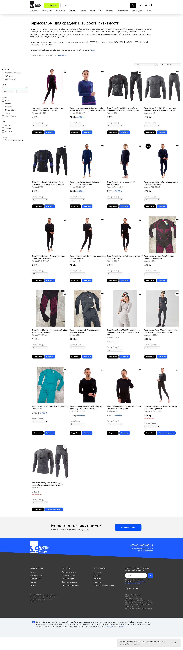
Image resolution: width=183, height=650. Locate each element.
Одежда (83, 11)
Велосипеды (60, 11)
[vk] (133, 588)
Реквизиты (97, 582)
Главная (33, 55)
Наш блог (33, 582)
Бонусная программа (69, 582)
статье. (92, 50)
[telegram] (137, 588)
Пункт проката (123, 11)
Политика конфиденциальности (105, 585)
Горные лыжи (47, 11)
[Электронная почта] (130, 588)
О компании (98, 572)
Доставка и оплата (68, 575)
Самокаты (72, 11)
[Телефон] (126, 588)
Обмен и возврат (68, 579)
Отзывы (33, 585)
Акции (92, 11)
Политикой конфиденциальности (135, 582)
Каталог (42, 55)
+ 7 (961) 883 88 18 (141, 545)
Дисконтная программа (70, 585)
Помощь (149, 11)
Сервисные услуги (36, 575)
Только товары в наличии (14, 140)
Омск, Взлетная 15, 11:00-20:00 (142, 549)
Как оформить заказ (69, 572)
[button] (141, 5)
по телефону (109, 626)
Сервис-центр (137, 11)
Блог (100, 11)
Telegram (121, 626)
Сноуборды (34, 11)
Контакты (97, 575)
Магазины (110, 11)
